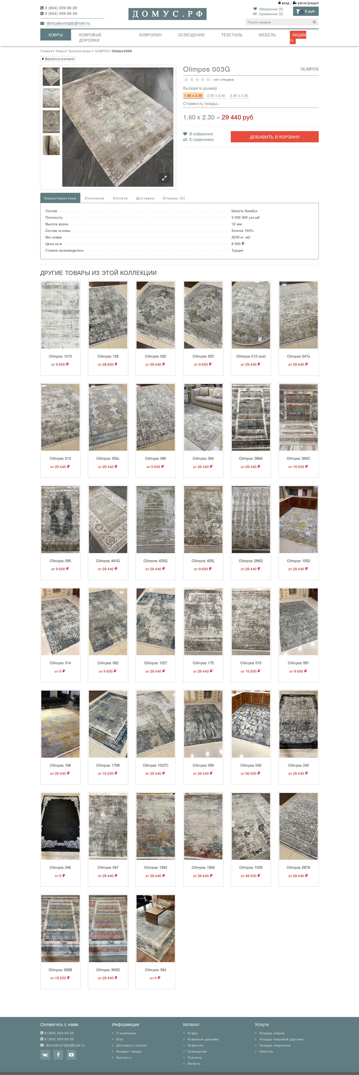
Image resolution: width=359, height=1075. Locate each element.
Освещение (191, 35)
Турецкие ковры (79, 51)
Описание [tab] (95, 197)
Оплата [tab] (120, 197)
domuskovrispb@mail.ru (67, 23)
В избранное (200, 134)
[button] (306, 11)
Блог (120, 1038)
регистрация (308, 2)
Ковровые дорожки (90, 37)
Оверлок (266, 1051)
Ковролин (150, 35)
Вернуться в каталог (59, 59)
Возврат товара (129, 1051)
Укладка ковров (272, 1032)
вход (285, 2)
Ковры (56, 35)
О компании (126, 1032)
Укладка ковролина (275, 1045)
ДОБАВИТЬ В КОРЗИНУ (275, 136)
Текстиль (232, 35)
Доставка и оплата (131, 1045)
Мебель (267, 35)
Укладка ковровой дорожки (281, 1038)
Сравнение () (270, 13)
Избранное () (270, 8)
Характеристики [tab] (60, 197)
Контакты (123, 1057)
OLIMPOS (101, 51)
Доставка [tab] (145, 197)
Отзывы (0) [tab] (174, 197)
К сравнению (201, 139)
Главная (46, 51)
